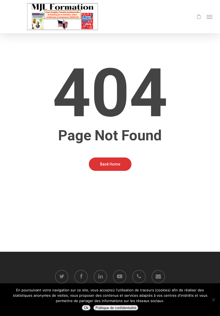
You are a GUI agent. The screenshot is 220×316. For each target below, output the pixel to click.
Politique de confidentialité (116, 308)
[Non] (213, 299)
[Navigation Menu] (209, 16)
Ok (86, 308)
